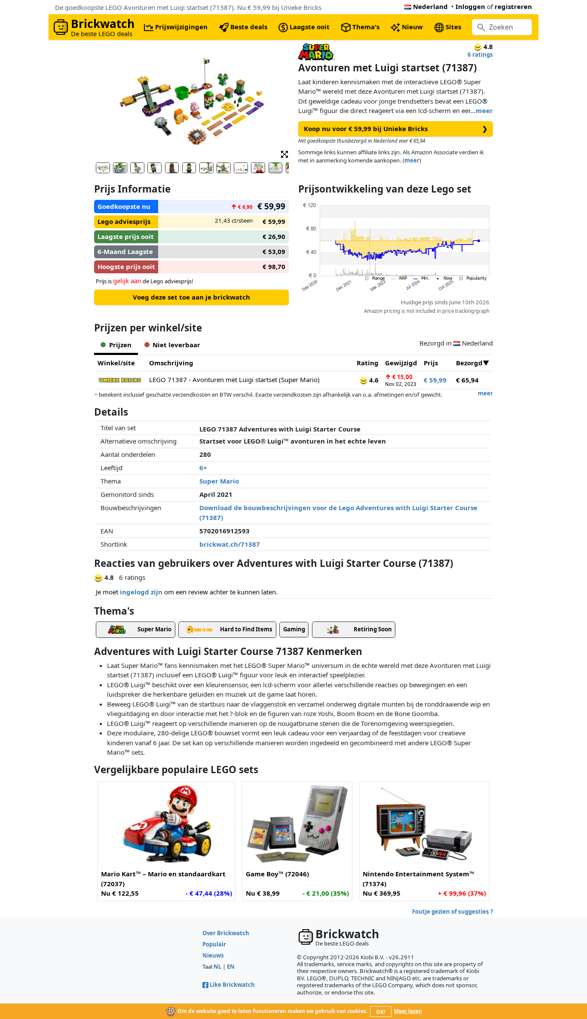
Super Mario (219, 481)
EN (231, 966)
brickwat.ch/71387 (229, 544)
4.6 (373, 380)
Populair (214, 944)
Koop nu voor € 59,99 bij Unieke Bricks (396, 128)
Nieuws (213, 955)
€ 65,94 (467, 380)
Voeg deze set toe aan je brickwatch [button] (191, 297)
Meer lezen (408, 1011)
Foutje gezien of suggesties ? (452, 911)
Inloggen (470, 6)
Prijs (431, 362)
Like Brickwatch (232, 984)
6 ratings (480, 54)
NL (217, 966)
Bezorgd (469, 362)
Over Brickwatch (225, 933)
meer (484, 110)
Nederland (430, 6)
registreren (513, 6)
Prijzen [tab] (120, 344)
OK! (380, 1012)
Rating (368, 362)
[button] (284, 154)
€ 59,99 (435, 380)
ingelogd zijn (141, 592)
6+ (203, 467)
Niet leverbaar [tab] (176, 344)
